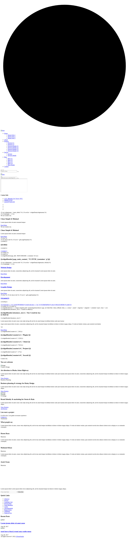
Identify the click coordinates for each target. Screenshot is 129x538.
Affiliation (7, 511)
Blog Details (11, 165)
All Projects (4, 409)
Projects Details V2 (13, 147)
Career (6, 506)
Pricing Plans (7, 503)
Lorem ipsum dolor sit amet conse (13, 523)
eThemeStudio (20, 536)
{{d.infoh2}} (5, 298)
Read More (4, 225)
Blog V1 (10, 158)
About (6, 140)
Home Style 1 (11, 135)
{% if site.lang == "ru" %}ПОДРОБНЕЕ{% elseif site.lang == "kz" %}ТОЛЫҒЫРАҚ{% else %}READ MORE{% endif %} (36, 304)
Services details (12, 155)
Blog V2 (10, 160)
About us (6, 499)
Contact (6, 166)
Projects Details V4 (13, 151)
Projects (6, 141)
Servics (6, 152)
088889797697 (8, 200)
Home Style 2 (11, 136)
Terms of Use (8, 513)
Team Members (8, 505)
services (10, 154)
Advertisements (8, 508)
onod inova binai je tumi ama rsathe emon (16, 531)
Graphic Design (6, 287)
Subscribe (20, 492)
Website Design (6, 267)
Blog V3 (10, 162)
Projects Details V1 (13, 146)
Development (5, 277)
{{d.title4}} (4, 251)
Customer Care (8, 502)
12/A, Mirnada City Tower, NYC (13, 198)
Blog (5, 157)
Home (6, 133)
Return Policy (8, 510)
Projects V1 (11, 143)
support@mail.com (9, 202)
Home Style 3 (11, 138)
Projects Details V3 (13, 149)
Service (6, 500)
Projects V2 (11, 144)
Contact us (4, 417)
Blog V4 (10, 163)
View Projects (4, 378)
